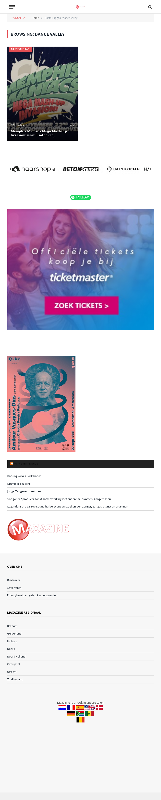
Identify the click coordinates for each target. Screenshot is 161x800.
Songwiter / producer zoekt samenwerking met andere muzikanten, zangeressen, (59, 499)
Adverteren (14, 588)
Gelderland (14, 633)
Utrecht (11, 672)
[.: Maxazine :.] (80, 7)
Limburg (12, 641)
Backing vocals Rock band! (24, 476)
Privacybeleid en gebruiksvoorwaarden (32, 595)
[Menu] (12, 6)
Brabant (12, 626)
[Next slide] (150, 169)
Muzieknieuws (20, 49)
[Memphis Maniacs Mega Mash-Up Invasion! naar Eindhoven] (42, 93)
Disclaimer (13, 580)
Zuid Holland (15, 679)
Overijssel (13, 664)
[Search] (149, 6)
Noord (11, 649)
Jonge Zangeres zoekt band (25, 491)
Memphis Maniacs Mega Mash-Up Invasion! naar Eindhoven (39, 133)
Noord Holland (16, 656)
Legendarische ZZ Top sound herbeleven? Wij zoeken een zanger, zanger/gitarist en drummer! (67, 506)
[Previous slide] (10, 169)
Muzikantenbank (26, 464)
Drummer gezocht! (19, 484)
